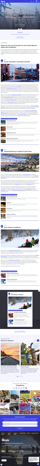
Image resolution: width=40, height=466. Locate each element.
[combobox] (31, 1)
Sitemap (29, 445)
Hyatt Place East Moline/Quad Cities (18, 190)
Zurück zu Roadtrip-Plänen (20, 331)
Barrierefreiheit (23, 433)
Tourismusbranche (34, 433)
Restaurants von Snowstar (14, 260)
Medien (28, 433)
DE (31, 1)
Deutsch (3, 460)
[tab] (17, 376)
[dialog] (20, 309)
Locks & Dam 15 (28, 189)
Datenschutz (25, 445)
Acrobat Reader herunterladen (6, 456)
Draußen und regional (20, 24)
